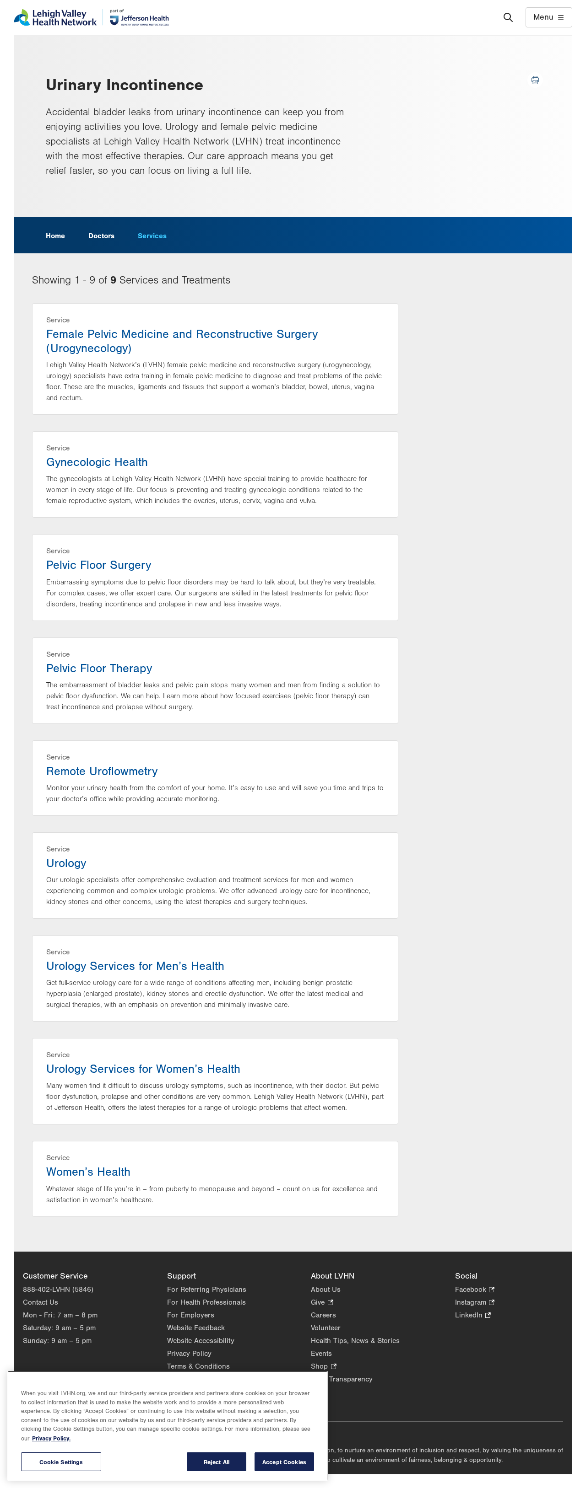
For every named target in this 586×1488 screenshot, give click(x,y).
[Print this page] (535, 80)
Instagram (474, 1303)
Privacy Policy (189, 1353)
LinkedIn (473, 1316)
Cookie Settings (61, 1461)
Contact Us (40, 1302)
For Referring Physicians (206, 1289)
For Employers (190, 1315)
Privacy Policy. (51, 1438)
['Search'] (508, 17)
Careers (323, 1315)
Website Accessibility (200, 1341)
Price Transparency (342, 1379)
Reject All (216, 1461)
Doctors (101, 236)
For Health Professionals (206, 1302)
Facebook (474, 1290)
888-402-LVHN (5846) (58, 1289)
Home (55, 236)
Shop (323, 1367)
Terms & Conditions (198, 1366)
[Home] (91, 17)
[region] (167, 1426)
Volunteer (326, 1328)
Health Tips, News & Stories (355, 1341)
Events (321, 1353)
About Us (326, 1289)
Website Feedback (196, 1328)
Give (322, 1303)
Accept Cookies (284, 1461)
